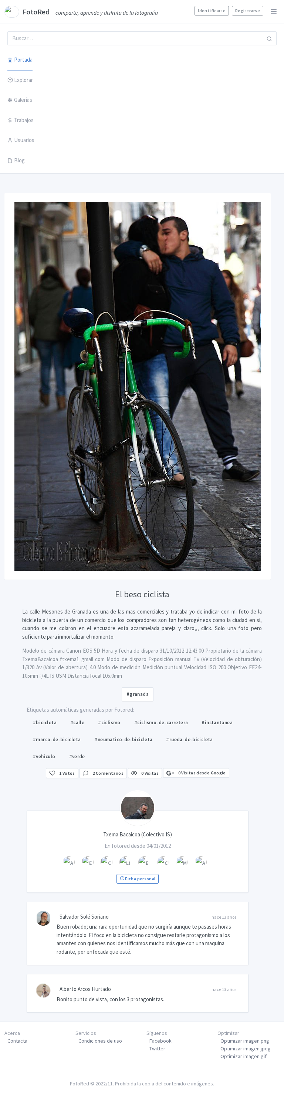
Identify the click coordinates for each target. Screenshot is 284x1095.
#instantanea (217, 722)
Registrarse (247, 10)
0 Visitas (149, 773)
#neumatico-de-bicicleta (123, 739)
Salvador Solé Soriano (84, 916)
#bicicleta (45, 722)
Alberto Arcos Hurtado (85, 988)
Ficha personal (139, 878)
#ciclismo (109, 722)
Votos (67, 773)
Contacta (17, 1040)
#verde (77, 756)
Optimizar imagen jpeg (245, 1048)
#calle (77, 722)
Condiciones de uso (100, 1040)
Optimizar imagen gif (243, 1056)
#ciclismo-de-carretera (161, 722)
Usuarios (24, 140)
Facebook (160, 1040)
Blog (19, 160)
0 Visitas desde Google (201, 773)
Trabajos (24, 120)
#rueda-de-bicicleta (189, 739)
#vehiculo (44, 756)
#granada (137, 694)
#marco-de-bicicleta (57, 739)
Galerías (23, 99)
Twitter (157, 1048)
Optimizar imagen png (244, 1040)
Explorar (23, 79)
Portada (23, 59)
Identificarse (212, 10)
